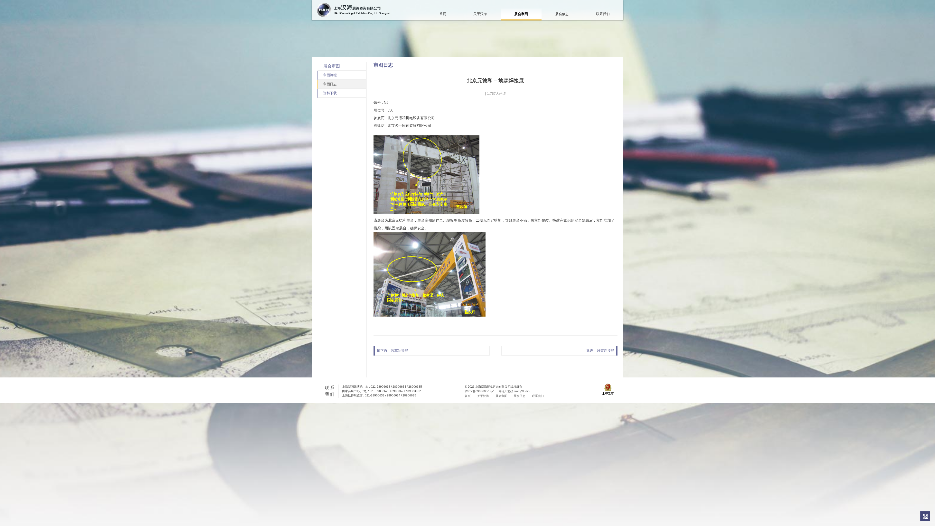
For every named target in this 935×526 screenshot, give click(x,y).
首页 (442, 14)
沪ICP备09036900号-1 (480, 391)
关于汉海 (480, 14)
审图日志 (330, 84)
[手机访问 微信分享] (925, 516)
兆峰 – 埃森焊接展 (600, 351)
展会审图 (521, 14)
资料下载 (330, 93)
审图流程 (330, 75)
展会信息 (562, 14)
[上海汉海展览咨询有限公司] (353, 10)
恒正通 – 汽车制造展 (392, 351)
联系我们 (603, 14)
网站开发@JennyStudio (514, 391)
